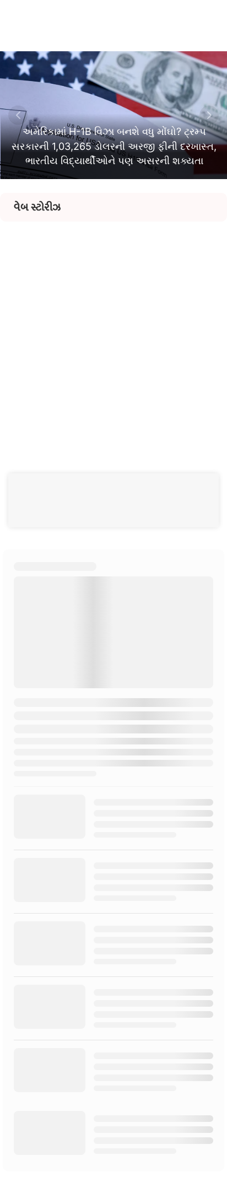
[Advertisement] (113, 335)
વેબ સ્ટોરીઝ (37, 207)
